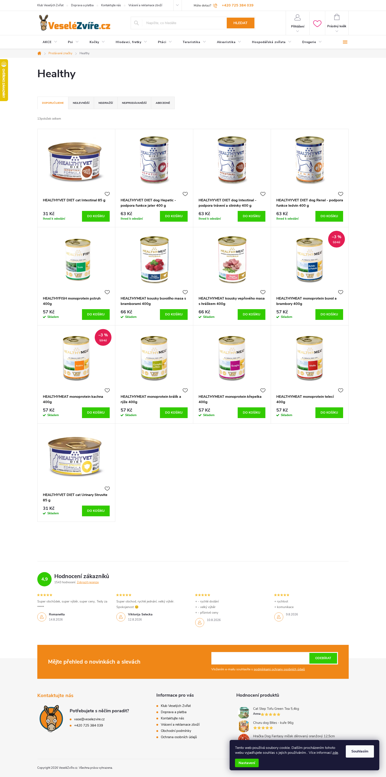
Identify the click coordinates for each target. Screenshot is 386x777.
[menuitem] (50, 42)
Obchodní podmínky (176, 731)
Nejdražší (106, 103)
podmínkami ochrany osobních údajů (279, 669)
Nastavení (247, 762)
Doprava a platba (82, 5)
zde (335, 752)
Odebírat (323, 658)
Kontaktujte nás (111, 5)
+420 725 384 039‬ (88, 725)
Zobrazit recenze (88, 582)
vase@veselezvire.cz (89, 719)
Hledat (240, 23)
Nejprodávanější (134, 103)
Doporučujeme (53, 103)
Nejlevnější (81, 103)
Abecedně (163, 103)
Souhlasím (359, 751)
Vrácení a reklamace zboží (145, 5)
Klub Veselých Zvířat (50, 5)
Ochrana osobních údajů (179, 737)
